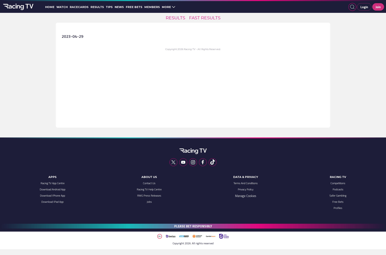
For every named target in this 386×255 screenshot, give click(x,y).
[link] (175, 17)
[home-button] (17, 7)
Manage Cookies (245, 195)
